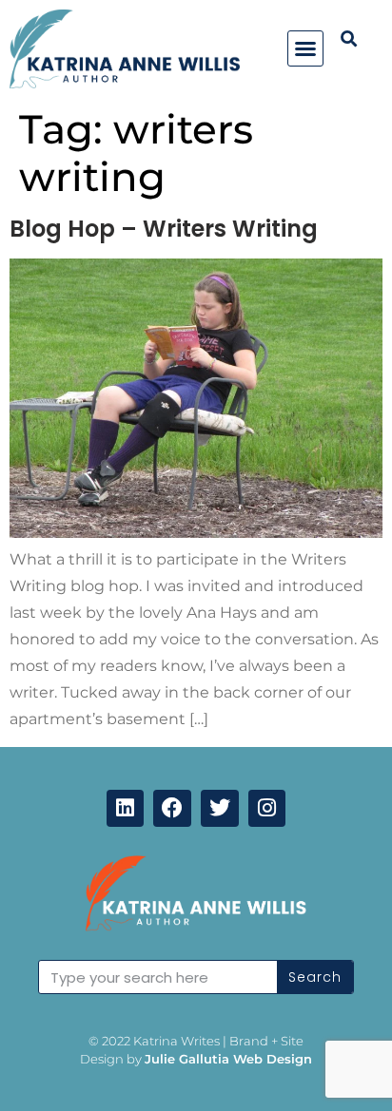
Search (315, 976)
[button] (305, 48)
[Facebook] (172, 809)
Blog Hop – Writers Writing (164, 228)
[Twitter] (220, 809)
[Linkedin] (126, 809)
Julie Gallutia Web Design (228, 1058)
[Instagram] (267, 809)
